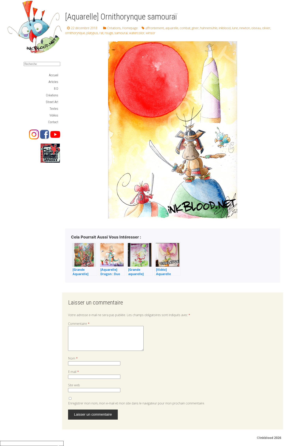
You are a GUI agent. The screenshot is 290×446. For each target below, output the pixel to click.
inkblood (225, 28)
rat (101, 33)
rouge (109, 33)
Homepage (130, 28)
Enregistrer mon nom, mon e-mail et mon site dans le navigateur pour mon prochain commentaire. (136, 403)
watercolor (136, 33)
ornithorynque (75, 33)
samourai (121, 33)
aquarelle (171, 28)
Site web (74, 385)
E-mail (73, 372)
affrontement (154, 28)
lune (235, 28)
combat (185, 28)
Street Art (52, 102)
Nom (73, 358)
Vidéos (54, 115)
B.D (56, 88)
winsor (150, 33)
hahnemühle (208, 28)
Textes (54, 109)
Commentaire (79, 323)
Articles (53, 82)
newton (244, 28)
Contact (53, 122)
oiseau (256, 28)
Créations (52, 95)
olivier (266, 28)
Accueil (53, 75)
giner (195, 28)
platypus (92, 33)
